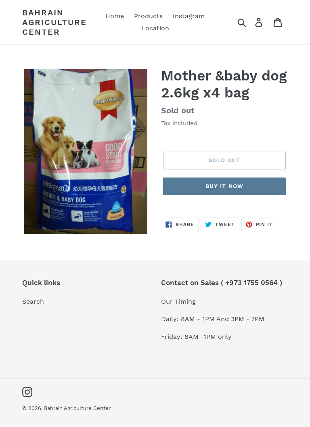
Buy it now (224, 186)
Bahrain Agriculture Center (54, 22)
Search (33, 301)
